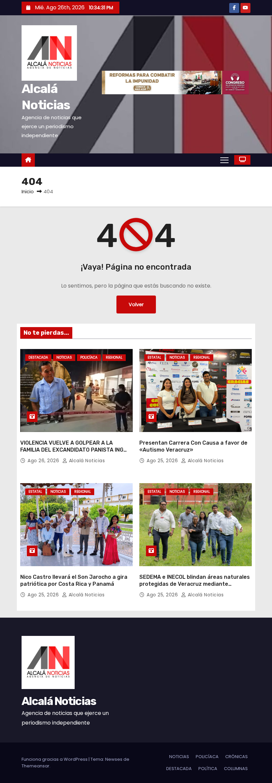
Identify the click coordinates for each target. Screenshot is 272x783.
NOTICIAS (64, 357)
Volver (136, 304)
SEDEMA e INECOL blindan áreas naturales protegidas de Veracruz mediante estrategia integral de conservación (194, 584)
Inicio (28, 191)
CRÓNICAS (236, 756)
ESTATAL (154, 357)
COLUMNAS (236, 768)
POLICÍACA (89, 357)
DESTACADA (38, 357)
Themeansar (35, 766)
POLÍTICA (207, 768)
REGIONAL (114, 357)
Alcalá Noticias (86, 460)
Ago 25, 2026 (163, 460)
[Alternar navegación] (224, 160)
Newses (113, 759)
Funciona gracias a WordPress (55, 759)
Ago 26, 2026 (44, 460)
